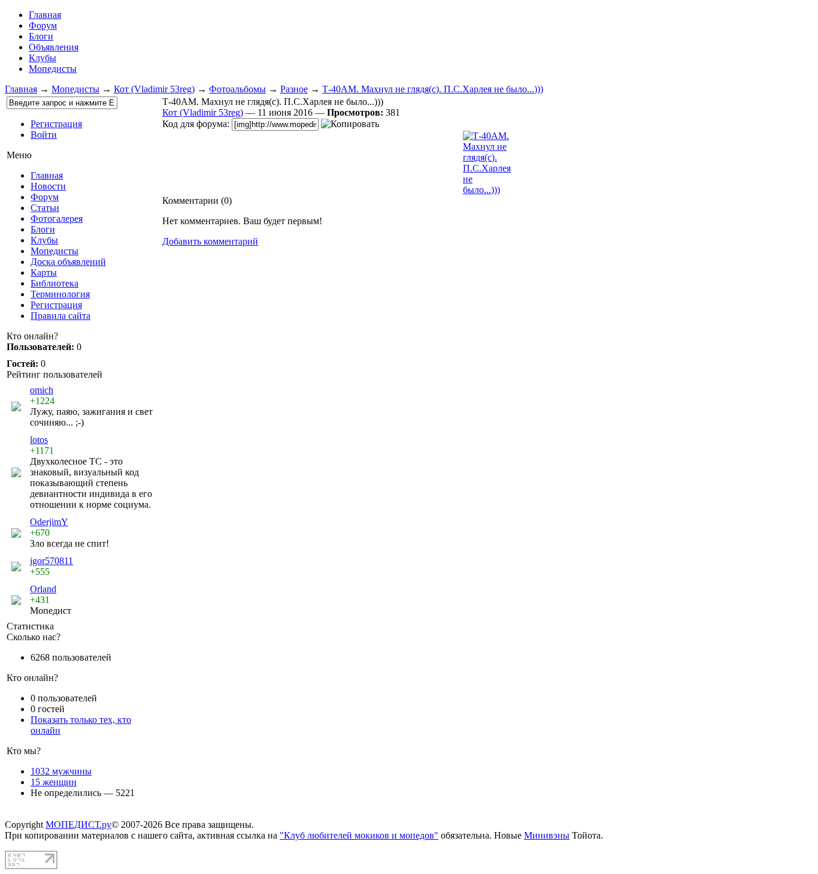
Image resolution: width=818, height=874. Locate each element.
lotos (39, 440)
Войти (44, 134)
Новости (48, 186)
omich (41, 390)
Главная (21, 89)
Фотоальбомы (237, 89)
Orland (43, 589)
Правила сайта (60, 316)
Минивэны (546, 835)
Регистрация (56, 124)
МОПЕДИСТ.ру (78, 824)
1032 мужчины (61, 771)
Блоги (41, 36)
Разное (294, 89)
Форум (43, 25)
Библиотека (54, 283)
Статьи (45, 208)
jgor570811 (51, 561)
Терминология (60, 294)
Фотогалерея (57, 218)
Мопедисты (53, 69)
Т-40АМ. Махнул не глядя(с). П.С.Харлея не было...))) (432, 89)
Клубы (42, 58)
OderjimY (49, 522)
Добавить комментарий (210, 241)
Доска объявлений (68, 262)
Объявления (53, 47)
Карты (44, 272)
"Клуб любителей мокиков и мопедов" (359, 835)
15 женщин (54, 782)
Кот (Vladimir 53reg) (154, 89)
